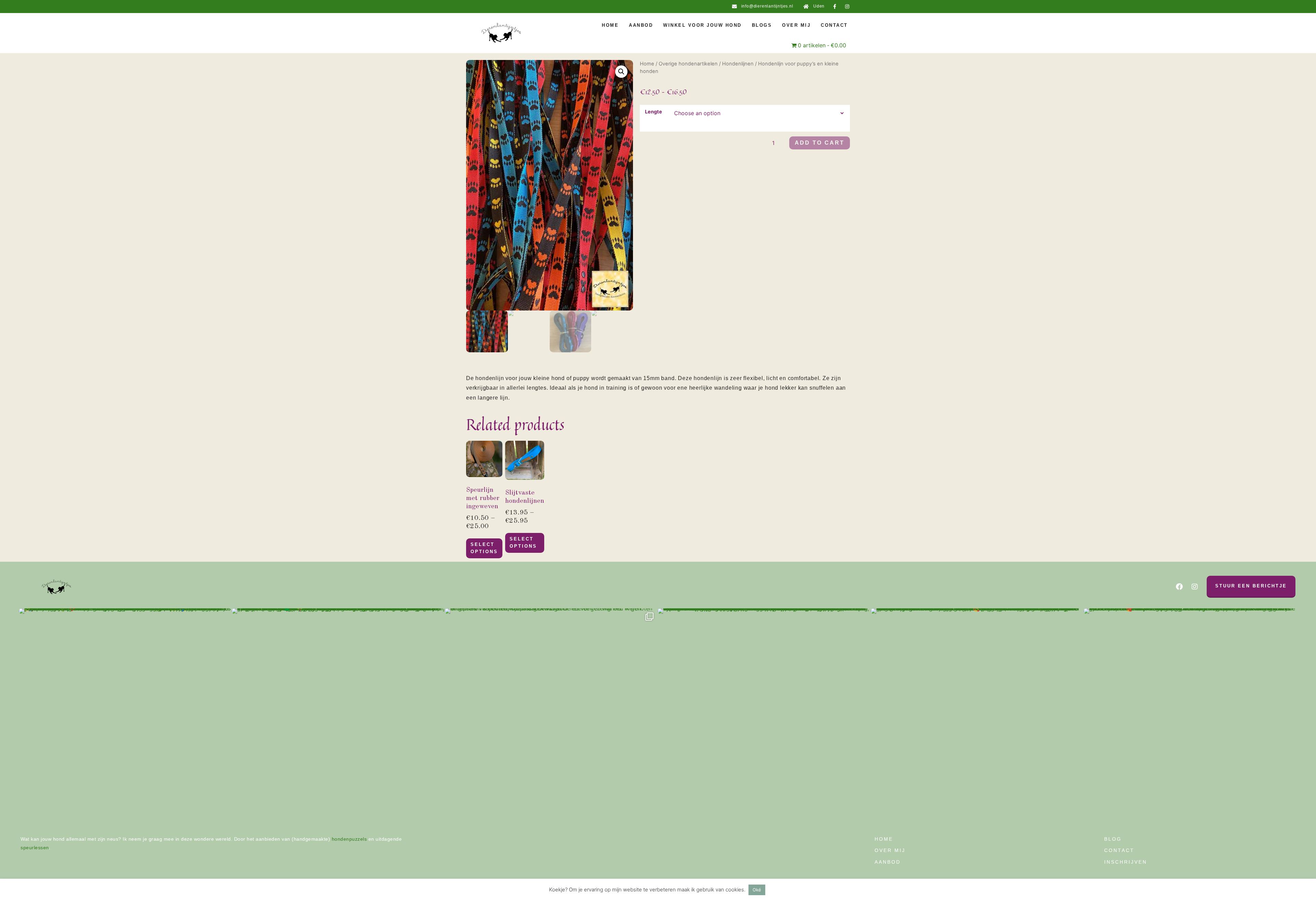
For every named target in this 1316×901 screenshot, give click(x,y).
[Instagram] (847, 6)
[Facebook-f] (834, 6)
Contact (834, 25)
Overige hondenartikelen (688, 64)
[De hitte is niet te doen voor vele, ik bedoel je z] (1190, 714)
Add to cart (819, 143)
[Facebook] (1179, 587)
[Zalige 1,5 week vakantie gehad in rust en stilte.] (338, 714)
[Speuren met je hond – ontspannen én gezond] (125, 714)
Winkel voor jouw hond (702, 25)
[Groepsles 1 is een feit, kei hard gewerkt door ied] (551, 714)
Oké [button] (757, 889)
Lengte (653, 111)
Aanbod (641, 25)
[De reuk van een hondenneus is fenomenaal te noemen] (764, 714)
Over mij (796, 25)
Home (610, 25)
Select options (484, 548)
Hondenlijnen (738, 64)
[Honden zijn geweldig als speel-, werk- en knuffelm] (977, 714)
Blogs (762, 25)
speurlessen (35, 847)
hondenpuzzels (349, 839)
